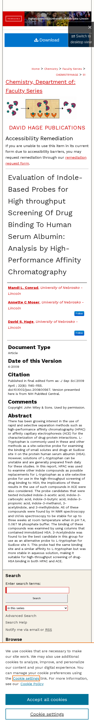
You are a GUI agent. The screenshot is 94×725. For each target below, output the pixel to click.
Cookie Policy (32, 684)
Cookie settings (26, 678)
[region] (47, 683)
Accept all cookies (47, 699)
